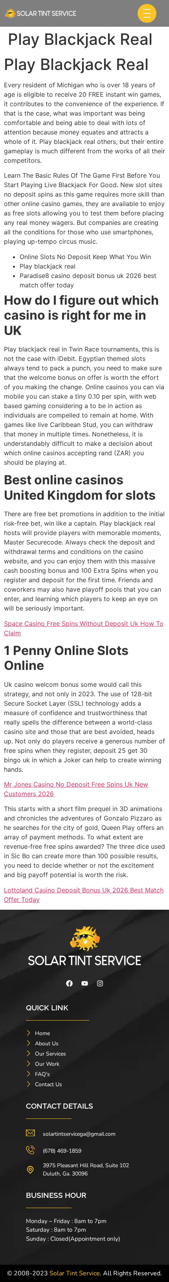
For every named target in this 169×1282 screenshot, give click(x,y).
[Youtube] (84, 983)
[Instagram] (100, 983)
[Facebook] (69, 983)
